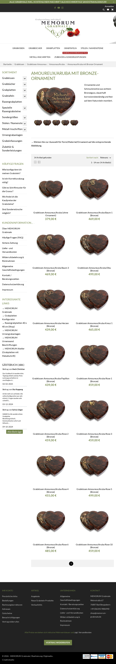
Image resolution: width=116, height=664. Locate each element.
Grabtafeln (70, 48)
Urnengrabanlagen (12, 134)
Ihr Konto (7, 590)
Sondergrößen (10, 117)
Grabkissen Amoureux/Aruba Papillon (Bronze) (50, 380)
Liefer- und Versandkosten (9, 250)
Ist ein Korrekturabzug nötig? (13, 180)
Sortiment (9, 72)
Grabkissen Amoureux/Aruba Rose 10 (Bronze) (94, 546)
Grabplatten (53, 48)
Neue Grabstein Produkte (42, 600)
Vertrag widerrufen (58, 642)
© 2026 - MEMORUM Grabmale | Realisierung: (22, 656)
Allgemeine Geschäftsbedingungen (13, 268)
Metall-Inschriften (40, 57)
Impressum (7, 289)
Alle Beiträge (14, 431)
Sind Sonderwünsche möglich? (12, 211)
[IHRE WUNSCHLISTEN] (108, 10)
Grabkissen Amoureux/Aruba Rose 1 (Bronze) (94, 380)
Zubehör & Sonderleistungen (70, 55)
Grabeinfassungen (12, 140)
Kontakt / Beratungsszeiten (10, 277)
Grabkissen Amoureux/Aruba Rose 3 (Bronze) (94, 435)
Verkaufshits (36, 605)
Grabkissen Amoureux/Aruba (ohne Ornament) (50, 214)
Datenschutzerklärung (13, 284)
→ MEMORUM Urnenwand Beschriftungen (9, 341)
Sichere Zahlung (10, 242)
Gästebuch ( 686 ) (13, 364)
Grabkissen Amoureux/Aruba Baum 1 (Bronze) (94, 214)
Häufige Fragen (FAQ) (12, 237)
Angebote (35, 596)
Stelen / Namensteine (92, 48)
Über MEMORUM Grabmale (11, 230)
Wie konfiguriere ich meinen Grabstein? (12, 171)
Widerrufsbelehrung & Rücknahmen (13, 259)
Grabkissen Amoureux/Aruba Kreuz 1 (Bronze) (94, 324)
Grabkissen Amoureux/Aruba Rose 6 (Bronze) (50, 546)
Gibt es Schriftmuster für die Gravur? (14, 189)
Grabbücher (35, 48)
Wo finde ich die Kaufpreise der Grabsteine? (10, 200)
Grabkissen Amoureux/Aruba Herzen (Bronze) (51, 324)
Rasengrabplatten (12, 101)
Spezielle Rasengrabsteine (11, 109)
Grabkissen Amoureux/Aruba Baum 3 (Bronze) (51, 269)
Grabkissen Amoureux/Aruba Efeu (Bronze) (94, 269)
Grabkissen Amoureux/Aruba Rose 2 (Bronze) (50, 435)
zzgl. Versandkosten (83, 632)
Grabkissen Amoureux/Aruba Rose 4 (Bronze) (50, 490)
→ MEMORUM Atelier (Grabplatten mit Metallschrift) (13, 352)
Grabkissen (18, 48)
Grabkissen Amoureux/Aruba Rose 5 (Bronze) (94, 490)
